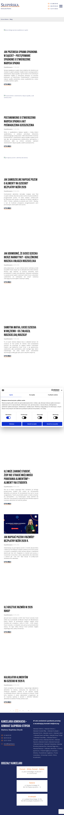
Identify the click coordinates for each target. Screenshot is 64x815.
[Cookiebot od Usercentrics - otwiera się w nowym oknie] (52, 390)
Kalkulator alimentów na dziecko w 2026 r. (16, 679)
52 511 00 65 (54, 9)
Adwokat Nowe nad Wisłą (41, 735)
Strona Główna (4, 19)
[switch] (22, 418)
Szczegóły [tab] (32, 395)
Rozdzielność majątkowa (46, 753)
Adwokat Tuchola (38, 740)
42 (28, 710)
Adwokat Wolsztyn (38, 748)
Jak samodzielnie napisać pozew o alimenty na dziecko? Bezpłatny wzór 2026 (20, 183)
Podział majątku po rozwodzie (49, 751)
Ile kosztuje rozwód (46, 755)
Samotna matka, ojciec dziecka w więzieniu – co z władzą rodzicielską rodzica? (20, 331)
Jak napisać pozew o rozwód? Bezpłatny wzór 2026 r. (19, 539)
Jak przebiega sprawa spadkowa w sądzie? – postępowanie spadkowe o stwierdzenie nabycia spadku (20, 57)
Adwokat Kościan (38, 744)
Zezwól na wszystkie (52, 424)
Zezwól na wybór (32, 424)
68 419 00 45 (54, 6)
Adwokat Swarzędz (54, 742)
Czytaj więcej (7, 84)
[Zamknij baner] (61, 390)
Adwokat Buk (42, 746)
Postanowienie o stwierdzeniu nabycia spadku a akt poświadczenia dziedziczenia (20, 121)
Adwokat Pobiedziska (50, 744)
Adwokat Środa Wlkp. (40, 737)
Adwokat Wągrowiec (52, 746)
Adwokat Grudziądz (53, 731)
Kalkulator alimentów (50, 748)
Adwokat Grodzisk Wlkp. (39, 731)
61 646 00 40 (54, 3)
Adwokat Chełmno (38, 729)
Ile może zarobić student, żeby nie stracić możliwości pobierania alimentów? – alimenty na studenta (18, 477)
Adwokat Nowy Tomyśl (56, 735)
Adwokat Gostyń (43, 742)
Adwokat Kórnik (37, 733)
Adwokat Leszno (47, 733)
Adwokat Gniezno (49, 729)
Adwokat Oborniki (49, 740)
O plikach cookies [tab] (53, 395)
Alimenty (35, 753)
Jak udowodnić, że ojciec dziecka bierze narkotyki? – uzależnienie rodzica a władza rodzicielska (21, 257)
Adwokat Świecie (51, 737)
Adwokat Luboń (58, 733)
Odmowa (11, 424)
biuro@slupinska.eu (9, 744)
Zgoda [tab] (11, 395)
